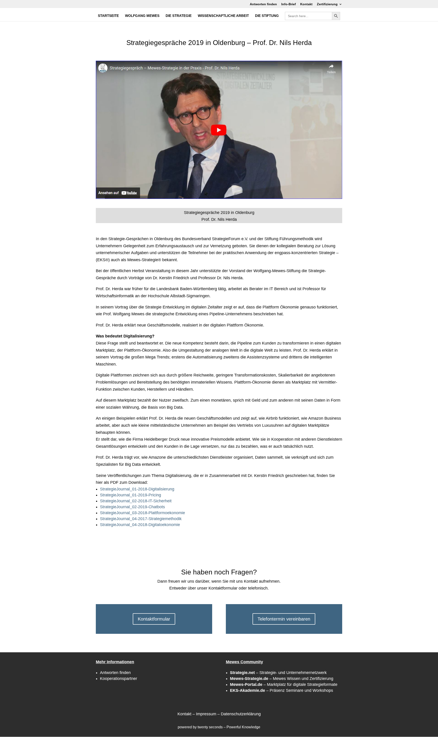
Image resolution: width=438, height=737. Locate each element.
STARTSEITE (108, 16)
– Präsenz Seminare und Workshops (281, 690)
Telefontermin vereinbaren (284, 618)
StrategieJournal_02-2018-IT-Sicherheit (136, 501)
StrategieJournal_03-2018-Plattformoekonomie (142, 513)
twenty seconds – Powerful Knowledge (229, 727)
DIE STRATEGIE (179, 16)
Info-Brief (288, 4)
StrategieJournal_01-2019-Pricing (130, 495)
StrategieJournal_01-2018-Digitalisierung (137, 489)
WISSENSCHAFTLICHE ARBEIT (223, 16)
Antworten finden (263, 4)
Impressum (206, 714)
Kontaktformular (154, 618)
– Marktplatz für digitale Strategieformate (283, 684)
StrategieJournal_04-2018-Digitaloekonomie (140, 524)
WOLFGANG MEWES (142, 16)
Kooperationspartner (118, 678)
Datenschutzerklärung (241, 714)
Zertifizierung (327, 4)
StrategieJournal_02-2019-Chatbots (132, 507)
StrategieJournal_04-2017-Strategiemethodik (141, 518)
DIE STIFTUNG (267, 16)
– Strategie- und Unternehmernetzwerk (278, 672)
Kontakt (306, 4)
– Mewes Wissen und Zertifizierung (281, 678)
